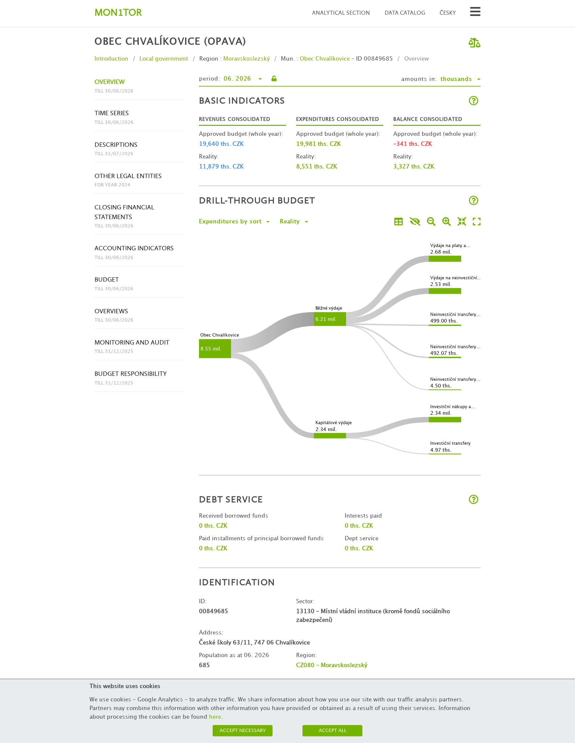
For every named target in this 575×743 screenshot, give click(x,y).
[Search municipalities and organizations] (475, 13)
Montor (118, 13)
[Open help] (473, 101)
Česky (448, 13)
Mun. (288, 59)
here (215, 717)
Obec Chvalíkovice (325, 59)
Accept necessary (243, 730)
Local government (163, 59)
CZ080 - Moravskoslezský (331, 665)
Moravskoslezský (246, 59)
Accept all (332, 730)
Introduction (111, 59)
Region (208, 59)
